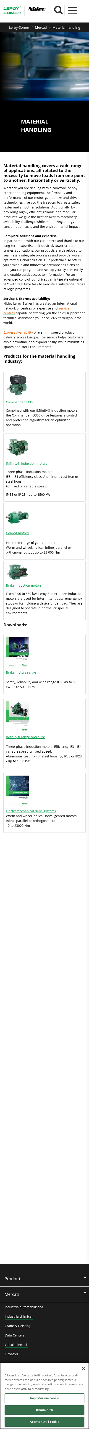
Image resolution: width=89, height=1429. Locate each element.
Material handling (66, 27)
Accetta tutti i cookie (44, 1422)
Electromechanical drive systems (31, 811)
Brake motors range (21, 672)
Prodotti (12, 1278)
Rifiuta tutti (44, 1410)
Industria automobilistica (24, 1307)
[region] (44, 1395)
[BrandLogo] (12, 11)
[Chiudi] (84, 1369)
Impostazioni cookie (44, 1398)
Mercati (41, 27)
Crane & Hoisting (18, 1326)
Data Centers (15, 1335)
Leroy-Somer (19, 27)
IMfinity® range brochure (25, 737)
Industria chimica (18, 1316)
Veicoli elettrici (16, 1344)
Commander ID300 (20, 402)
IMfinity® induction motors (26, 463)
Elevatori (11, 1354)
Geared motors (17, 533)
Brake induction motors (24, 585)
